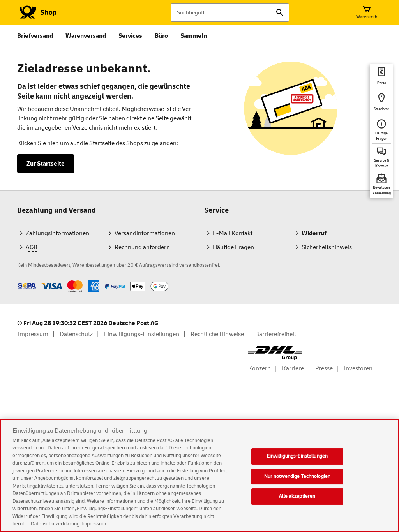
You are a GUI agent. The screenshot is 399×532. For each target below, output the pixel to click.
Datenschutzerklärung (55, 524)
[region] (199, 475)
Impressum (93, 524)
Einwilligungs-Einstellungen (297, 456)
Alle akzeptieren (297, 496)
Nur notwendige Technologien (297, 476)
